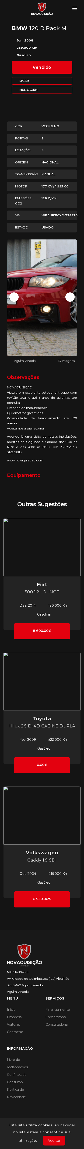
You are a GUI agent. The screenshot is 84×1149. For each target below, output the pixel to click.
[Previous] (14, 297)
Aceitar (54, 1141)
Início (11, 1009)
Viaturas (13, 1024)
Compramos (56, 1017)
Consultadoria (57, 1024)
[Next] (70, 297)
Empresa (14, 1017)
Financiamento (58, 1009)
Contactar (15, 1032)
